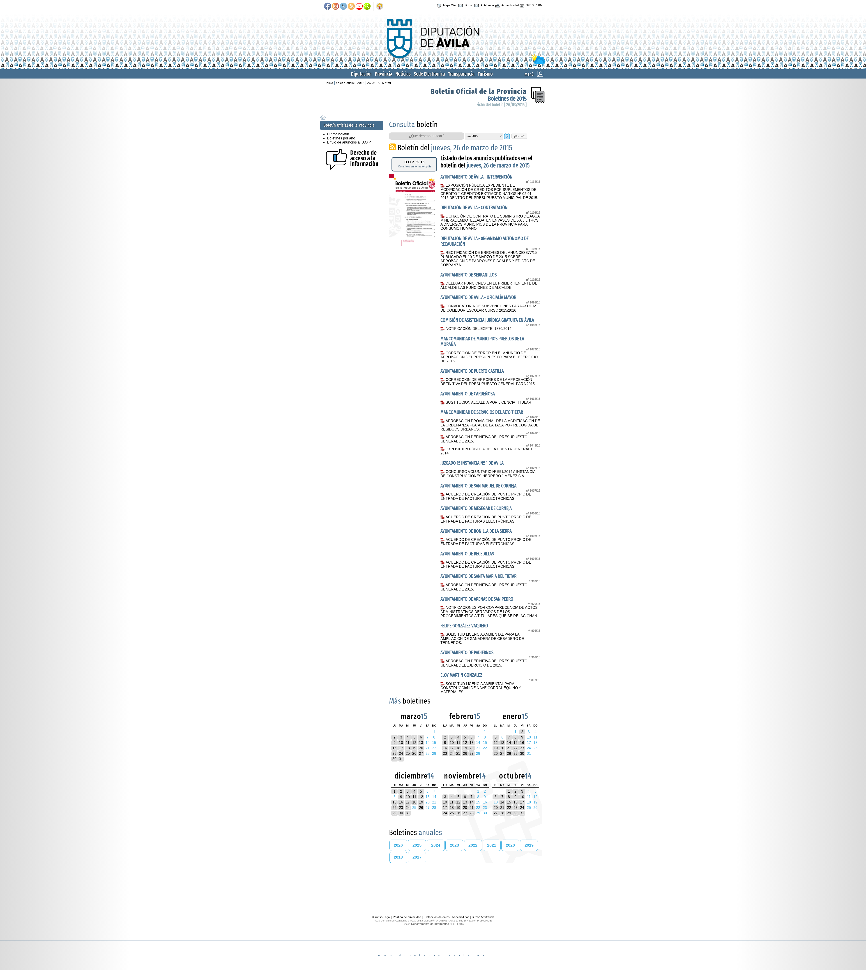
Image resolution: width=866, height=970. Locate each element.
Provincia (383, 74)
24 (401, 753)
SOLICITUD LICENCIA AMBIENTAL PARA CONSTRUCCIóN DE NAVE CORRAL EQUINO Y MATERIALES (480, 688)
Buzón (468, 5)
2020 (510, 845)
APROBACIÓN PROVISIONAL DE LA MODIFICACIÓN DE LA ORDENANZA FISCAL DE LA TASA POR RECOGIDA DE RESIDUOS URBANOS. (490, 425)
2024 (435, 845)
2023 (454, 845)
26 (414, 753)
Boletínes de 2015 (507, 98)
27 (421, 753)
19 (414, 748)
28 (509, 753)
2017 (416, 857)
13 (421, 743)
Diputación (361, 74)
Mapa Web (449, 5)
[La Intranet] (380, 6)
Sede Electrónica (429, 74)
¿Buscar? (519, 136)
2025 (416, 845)
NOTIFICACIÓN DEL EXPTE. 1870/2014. (479, 329)
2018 (398, 857)
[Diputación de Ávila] (433, 63)
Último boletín (338, 134)
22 (516, 748)
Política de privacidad (407, 917)
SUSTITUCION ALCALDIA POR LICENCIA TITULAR (488, 402)
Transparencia (461, 74)
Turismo (485, 74)
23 (394, 753)
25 (408, 753)
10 (401, 743)
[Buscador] (367, 6)
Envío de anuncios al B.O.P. (349, 142)
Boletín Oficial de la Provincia (479, 91)
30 (394, 759)
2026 (398, 845)
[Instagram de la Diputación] (335, 6)
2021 (491, 845)
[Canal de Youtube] (359, 6)
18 (408, 748)
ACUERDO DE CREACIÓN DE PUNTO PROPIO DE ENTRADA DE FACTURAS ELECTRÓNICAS (485, 496)
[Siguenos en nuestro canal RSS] (351, 6)
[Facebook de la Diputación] (328, 6)
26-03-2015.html (379, 83)
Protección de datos (437, 917)
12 (414, 743)
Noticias (403, 74)
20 (421, 748)
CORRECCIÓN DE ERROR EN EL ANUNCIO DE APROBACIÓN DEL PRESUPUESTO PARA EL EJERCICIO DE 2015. (489, 357)
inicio (329, 83)
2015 (360, 83)
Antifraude (487, 5)
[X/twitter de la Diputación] (343, 6)
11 (408, 743)
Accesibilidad (510, 5)
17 (401, 748)
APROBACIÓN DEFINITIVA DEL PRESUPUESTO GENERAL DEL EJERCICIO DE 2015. (483, 663)
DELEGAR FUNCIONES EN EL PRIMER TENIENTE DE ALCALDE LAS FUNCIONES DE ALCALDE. (488, 285)
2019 (529, 845)
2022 (472, 845)
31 (401, 759)
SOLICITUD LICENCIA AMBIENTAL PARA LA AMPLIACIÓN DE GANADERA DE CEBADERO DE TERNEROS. (482, 638)
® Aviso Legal (381, 917)
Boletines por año (341, 138)
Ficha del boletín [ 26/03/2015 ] (502, 104)
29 (516, 753)
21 (509, 748)
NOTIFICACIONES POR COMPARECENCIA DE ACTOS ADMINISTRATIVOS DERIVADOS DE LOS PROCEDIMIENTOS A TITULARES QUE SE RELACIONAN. (489, 612)
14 (509, 743)
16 (394, 748)
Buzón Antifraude (483, 917)
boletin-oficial (345, 83)
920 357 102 (533, 5)
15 (516, 743)
